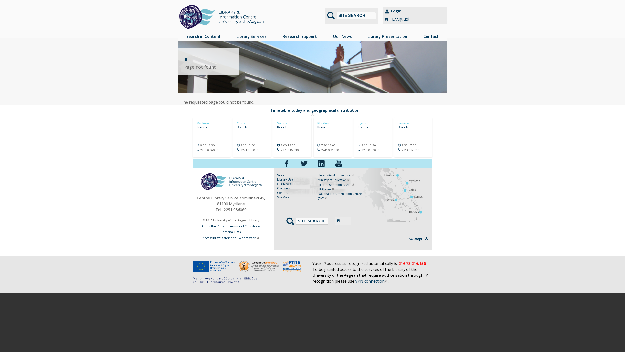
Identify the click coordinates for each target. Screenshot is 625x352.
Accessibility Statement (219, 238)
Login (396, 11)
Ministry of (332, 180)
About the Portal (213, 226)
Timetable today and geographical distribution (315, 110)
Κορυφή (416, 238)
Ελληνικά (400, 19)
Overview (283, 188)
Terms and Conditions (244, 226)
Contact (282, 193)
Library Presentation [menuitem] (387, 36)
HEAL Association (334, 185)
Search (281, 175)
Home (186, 59)
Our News (284, 184)
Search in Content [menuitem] (203, 36)
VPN (370, 281)
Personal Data (231, 232)
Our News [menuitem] (342, 36)
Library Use (285, 179)
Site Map (283, 197)
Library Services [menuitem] (252, 36)
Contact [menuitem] (431, 36)
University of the (335, 175)
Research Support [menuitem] (300, 36)
